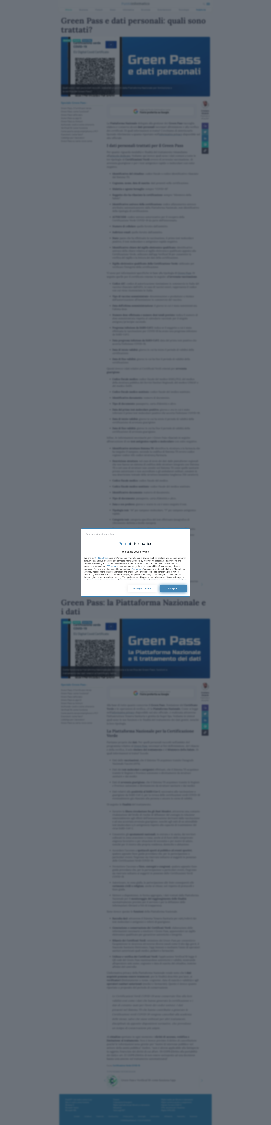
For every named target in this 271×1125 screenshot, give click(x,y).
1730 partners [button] (101, 558)
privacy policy (172, 580)
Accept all (173, 588)
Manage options (142, 588)
